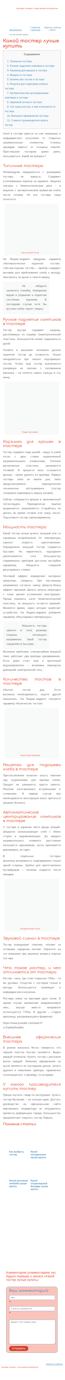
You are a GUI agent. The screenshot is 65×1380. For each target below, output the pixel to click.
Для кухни (35, 30)
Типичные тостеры (19, 61)
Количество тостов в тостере (25, 79)
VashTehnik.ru (15, 30)
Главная (35, 27)
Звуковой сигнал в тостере (24, 102)
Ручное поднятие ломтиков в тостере (30, 65)
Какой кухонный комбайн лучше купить (18, 1183)
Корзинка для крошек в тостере (27, 70)
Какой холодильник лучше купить (38, 1154)
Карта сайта (52, 27)
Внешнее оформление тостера (27, 115)
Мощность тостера (19, 75)
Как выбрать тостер (16, 1153)
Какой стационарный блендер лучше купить (39, 1184)
